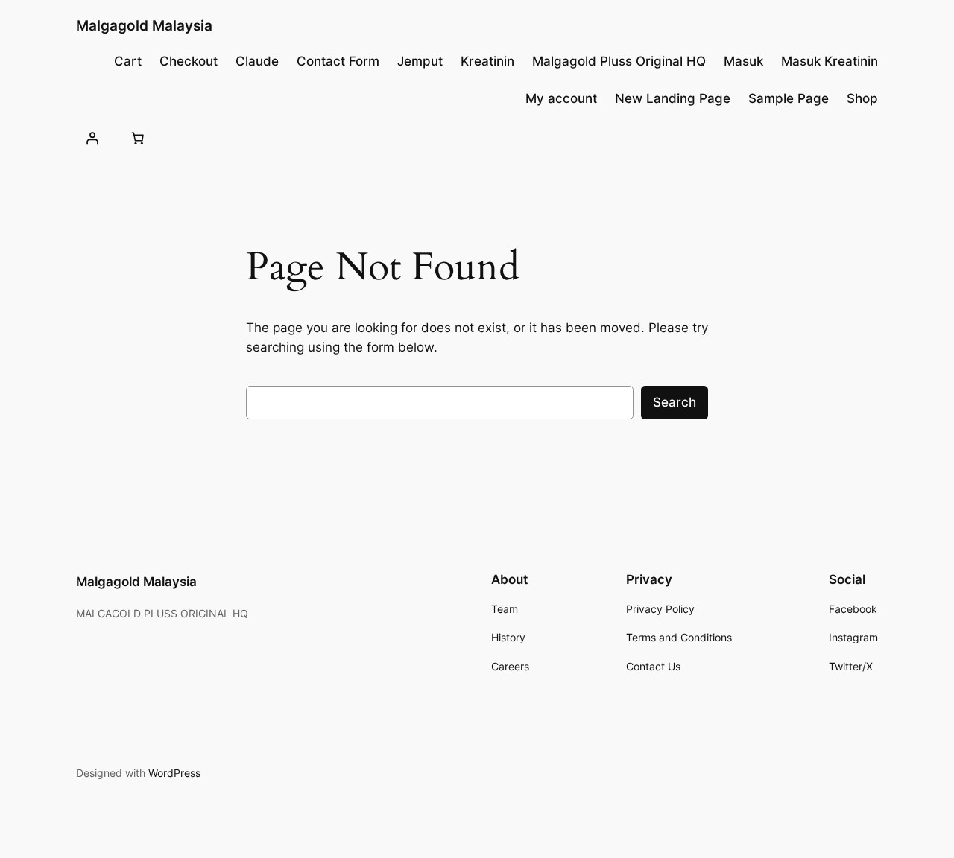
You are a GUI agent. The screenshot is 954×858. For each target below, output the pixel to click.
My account (561, 98)
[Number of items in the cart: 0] (138, 137)
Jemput (420, 61)
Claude (257, 61)
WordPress (174, 772)
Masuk (743, 61)
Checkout (188, 61)
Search (674, 402)
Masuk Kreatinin (829, 61)
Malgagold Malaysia (144, 25)
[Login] (91, 137)
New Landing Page (672, 98)
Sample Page (788, 98)
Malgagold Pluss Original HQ (619, 61)
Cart (128, 61)
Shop (862, 98)
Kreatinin (487, 61)
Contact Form (338, 61)
